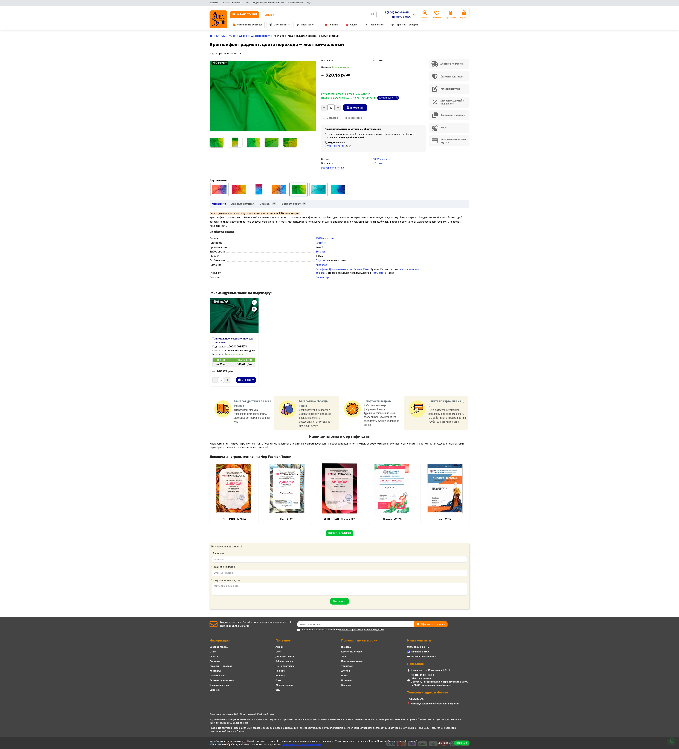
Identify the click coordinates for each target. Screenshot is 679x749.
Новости (280, 675)
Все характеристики (332, 167)
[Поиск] (372, 14)
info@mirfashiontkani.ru (424, 656)
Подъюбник (379, 272)
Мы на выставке (284, 666)
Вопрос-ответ (293, 203)
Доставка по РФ (284, 656)
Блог (278, 651)
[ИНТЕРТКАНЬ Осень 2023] (339, 488)
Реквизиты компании (222, 680)
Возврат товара (219, 647)
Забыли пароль (284, 661)
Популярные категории (359, 640)
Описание (219, 203)
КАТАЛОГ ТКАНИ (225, 35)
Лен (343, 656)
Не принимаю (443, 743)
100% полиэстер (382, 159)
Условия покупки (295, 3)
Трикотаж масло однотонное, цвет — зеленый (233, 340)
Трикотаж (347, 666)
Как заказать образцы (249, 24)
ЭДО (309, 3)
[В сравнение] (254, 309)
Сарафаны (322, 269)
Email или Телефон (224, 566)
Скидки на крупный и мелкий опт (268, 3)
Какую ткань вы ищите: (226, 580)
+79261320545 (415, 699)
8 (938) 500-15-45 (334, 146)
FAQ (246, 3)
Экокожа (346, 685)
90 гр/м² (377, 163)
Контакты (236, 3)
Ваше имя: (219, 553)
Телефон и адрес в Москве (427, 692)
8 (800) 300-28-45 (397, 12)
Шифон (243, 35)
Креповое (321, 264)
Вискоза (346, 647)
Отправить (339, 601)
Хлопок (345, 670)
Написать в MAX (400, 16)
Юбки (366, 269)
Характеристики (242, 203)
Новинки (333, 24)
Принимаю (461, 743)
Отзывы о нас (217, 675)
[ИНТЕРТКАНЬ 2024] (234, 488)
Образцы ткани (284, 685)
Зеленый (321, 251)
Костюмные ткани (351, 651)
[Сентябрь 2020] (392, 488)
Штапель (346, 680)
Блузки (357, 269)
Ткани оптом (376, 24)
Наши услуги (308, 24)
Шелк (344, 675)
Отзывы (267, 203)
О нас (213, 651)
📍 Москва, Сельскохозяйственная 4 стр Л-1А (433, 703)
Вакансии (215, 690)
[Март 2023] (286, 488)
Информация (220, 640)
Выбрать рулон (386, 98)
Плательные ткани (351, 661)
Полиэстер (322, 277)
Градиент (321, 260)
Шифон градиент (260, 35)
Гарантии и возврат (407, 24)
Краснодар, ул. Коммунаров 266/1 (430, 670)
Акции (353, 24)
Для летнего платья (340, 269)
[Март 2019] (444, 488)
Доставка (214, 3)
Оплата (225, 3)
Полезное (283, 640)
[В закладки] (254, 302)
